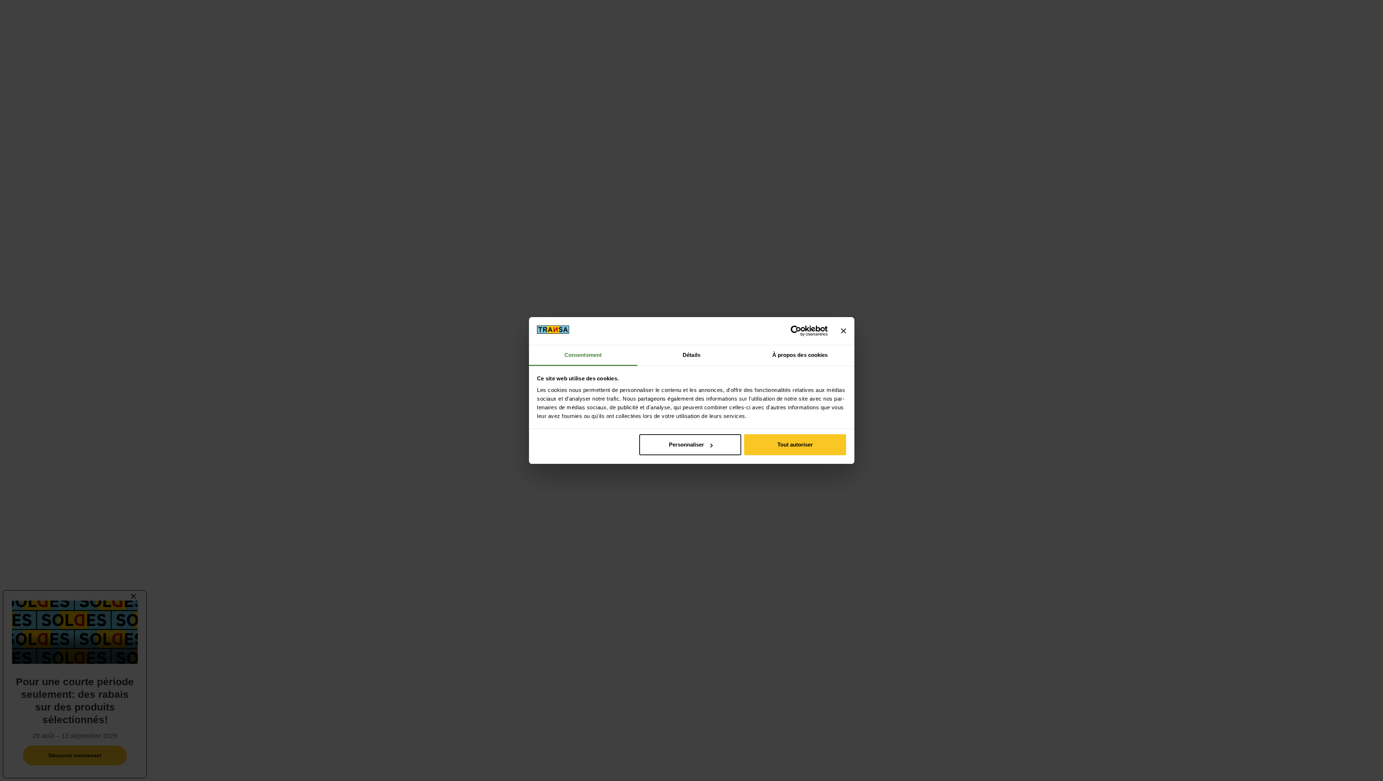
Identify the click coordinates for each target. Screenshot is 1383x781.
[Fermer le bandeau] (843, 330)
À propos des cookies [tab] (800, 355)
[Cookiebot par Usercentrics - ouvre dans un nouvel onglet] (796, 330)
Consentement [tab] (583, 355)
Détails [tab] (691, 355)
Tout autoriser (795, 444)
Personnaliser (686, 444)
